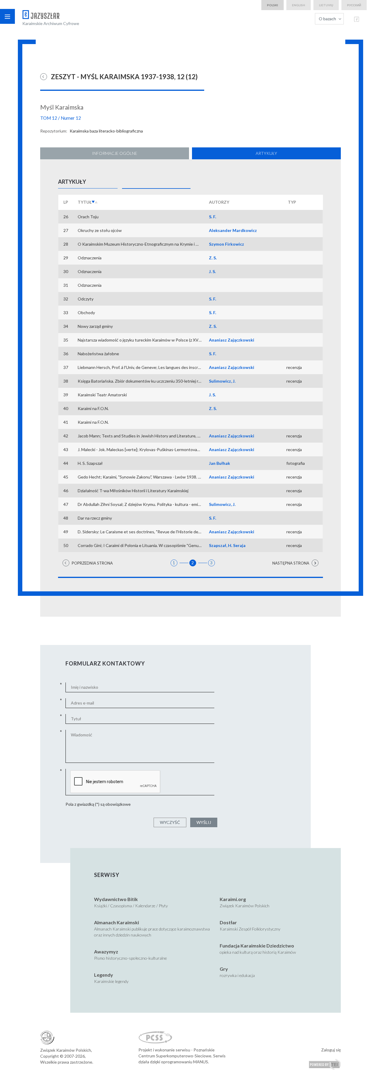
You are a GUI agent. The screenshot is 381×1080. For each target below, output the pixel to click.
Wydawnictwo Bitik (116, 899)
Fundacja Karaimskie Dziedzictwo (257, 945)
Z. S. (213, 257)
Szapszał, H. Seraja (227, 545)
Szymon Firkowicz (226, 244)
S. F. (212, 216)
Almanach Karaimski (116, 922)
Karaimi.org (233, 899)
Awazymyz (106, 951)
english (298, 5)
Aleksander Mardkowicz (233, 230)
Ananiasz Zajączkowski (231, 339)
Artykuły (266, 153)
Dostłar (228, 922)
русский (354, 5)
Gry (224, 969)
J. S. (212, 271)
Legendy (103, 975)
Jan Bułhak (219, 463)
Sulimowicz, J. (222, 381)
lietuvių (326, 5)
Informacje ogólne (114, 153)
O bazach (327, 18)
